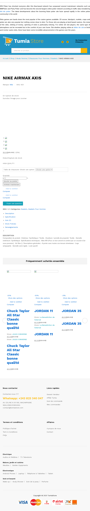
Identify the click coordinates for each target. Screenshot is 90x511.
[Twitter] (7, 415)
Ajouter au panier (10, 181)
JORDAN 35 (71, 311)
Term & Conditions (10, 432)
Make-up (6, 482)
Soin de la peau (32, 482)
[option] (19, 320)
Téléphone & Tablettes (36, 473)
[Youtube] (14, 415)
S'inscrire (79, 42)
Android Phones (9, 473)
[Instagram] (18, 415)
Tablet (50, 473)
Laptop (21, 473)
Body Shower (18, 482)
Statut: (5, 158)
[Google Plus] (11, 415)
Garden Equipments (20, 465)
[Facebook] (3, 415)
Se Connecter (81, 40)
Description (9, 213)
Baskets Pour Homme (37, 209)
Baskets (24, 209)
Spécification (10, 217)
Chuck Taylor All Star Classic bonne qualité (18, 319)
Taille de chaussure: (19, 170)
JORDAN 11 (43, 311)
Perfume (45, 482)
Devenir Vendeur (53, 394)
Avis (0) (8, 220)
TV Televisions (26, 457)
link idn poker (5, 11)
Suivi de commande (54, 401)
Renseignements (11, 227)
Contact (50, 432)
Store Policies (10, 224)
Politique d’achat (9, 428)
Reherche (84, 50)
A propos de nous (54, 428)
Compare (6, 191)
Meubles (6, 465)
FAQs (5, 435)
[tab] (46, 213)
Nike (11, 85)
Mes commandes (53, 404)
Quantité (6, 176)
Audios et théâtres (10, 457)
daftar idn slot (79, 27)
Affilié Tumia (52, 398)
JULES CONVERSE (19, 334)
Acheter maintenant (11, 184)
